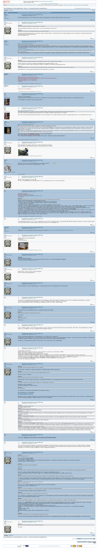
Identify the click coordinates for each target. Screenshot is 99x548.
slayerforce (6, 227)
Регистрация (55, 3)
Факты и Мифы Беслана (8, 8)
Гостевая (25, 8)
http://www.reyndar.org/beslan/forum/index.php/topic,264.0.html (61, 230)
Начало (42, 3)
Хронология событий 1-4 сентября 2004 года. (38, 8)
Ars (5, 93)
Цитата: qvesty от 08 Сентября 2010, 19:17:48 (25, 124)
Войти (52, 3)
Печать (93, 10)
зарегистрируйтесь (49, 1)
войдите (41, 1)
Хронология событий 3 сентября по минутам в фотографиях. (76, 5)
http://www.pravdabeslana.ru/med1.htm (25, 394)
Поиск (49, 3)
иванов (5, 160)
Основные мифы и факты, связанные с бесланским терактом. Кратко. (22, 5)
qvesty (5, 14)
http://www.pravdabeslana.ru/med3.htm (25, 393)
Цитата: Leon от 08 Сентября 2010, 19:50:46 (25, 49)
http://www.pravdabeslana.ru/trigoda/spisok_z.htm (27, 260)
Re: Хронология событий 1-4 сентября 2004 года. (32, 14)
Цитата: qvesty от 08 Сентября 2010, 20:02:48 (25, 110)
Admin (5, 121)
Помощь (46, 3)
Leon (5, 22)
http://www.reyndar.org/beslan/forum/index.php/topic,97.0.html (30, 195)
